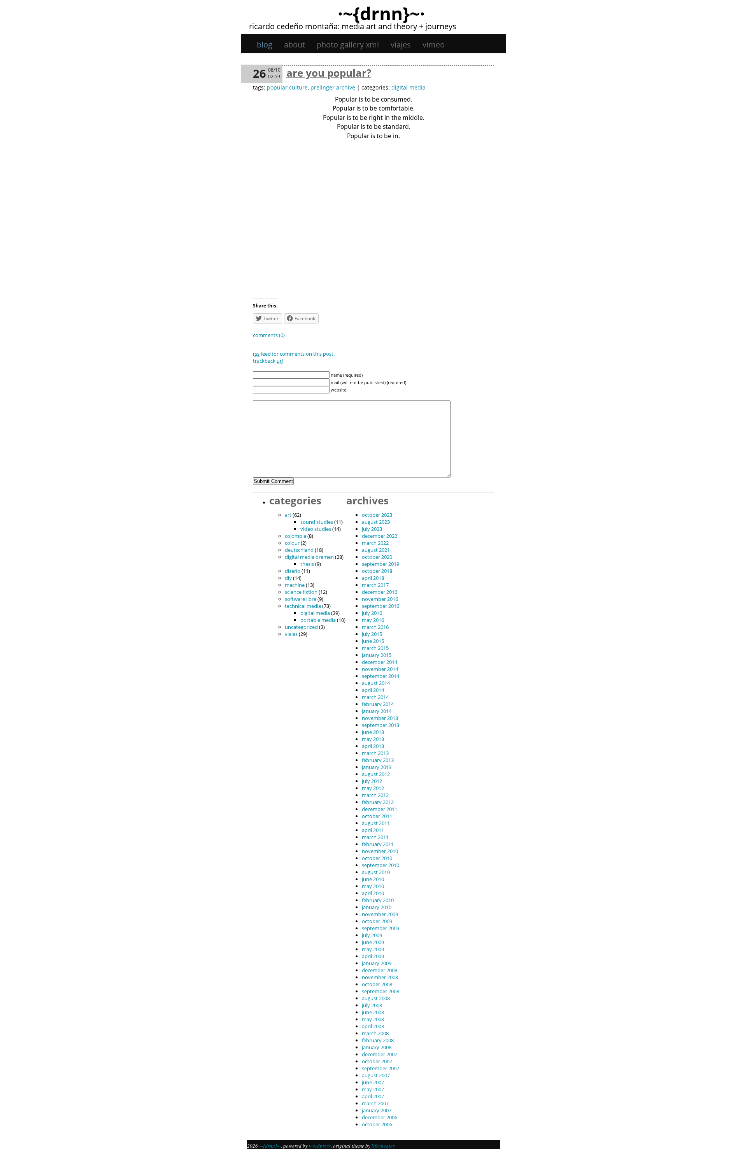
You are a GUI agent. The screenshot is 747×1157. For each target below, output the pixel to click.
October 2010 (377, 858)
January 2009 (376, 963)
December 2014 (379, 661)
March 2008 (375, 1033)
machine (295, 584)
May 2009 (373, 949)
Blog (264, 44)
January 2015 (376, 654)
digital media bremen (309, 556)
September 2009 (380, 928)
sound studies (316, 521)
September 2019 (380, 563)
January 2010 (376, 907)
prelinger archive (332, 87)
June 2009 (373, 942)
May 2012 (373, 788)
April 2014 (373, 689)
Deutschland (299, 549)
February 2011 (378, 844)
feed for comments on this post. (294, 353)
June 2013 (373, 732)
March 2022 (375, 542)
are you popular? (328, 73)
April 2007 (373, 1096)
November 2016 (380, 598)
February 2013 (378, 760)
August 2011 (376, 823)
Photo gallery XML (348, 44)
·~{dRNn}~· (381, 13)
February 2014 (378, 704)
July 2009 (372, 935)
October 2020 (377, 556)
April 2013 (373, 746)
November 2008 (380, 977)
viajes (401, 44)
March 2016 (375, 626)
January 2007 (376, 1110)
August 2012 (376, 774)
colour (292, 542)
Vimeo (434, 44)
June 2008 (373, 1012)
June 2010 (373, 879)
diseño (292, 570)
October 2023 (377, 514)
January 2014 (376, 711)
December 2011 (379, 809)
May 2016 (373, 619)
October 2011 (377, 816)
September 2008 (380, 991)
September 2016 (380, 605)
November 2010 (380, 851)
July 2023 (372, 528)
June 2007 (373, 1082)
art (288, 514)
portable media (318, 619)
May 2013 (373, 739)
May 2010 (373, 886)
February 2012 (378, 802)
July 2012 (372, 781)
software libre (300, 598)
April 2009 (373, 956)
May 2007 (373, 1089)
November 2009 (380, 914)
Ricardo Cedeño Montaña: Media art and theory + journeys (352, 26)
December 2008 (379, 970)
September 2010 (380, 865)
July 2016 (372, 612)
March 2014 (375, 697)
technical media (303, 605)
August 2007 (376, 1075)
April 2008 (373, 1026)
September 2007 (380, 1068)
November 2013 (380, 718)
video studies (315, 528)
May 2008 (373, 1019)
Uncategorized (301, 626)
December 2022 (379, 535)
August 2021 (376, 549)
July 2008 (372, 1005)
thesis (307, 563)
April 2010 (373, 893)
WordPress (320, 1145)
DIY (288, 577)
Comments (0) (269, 335)
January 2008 (376, 1047)
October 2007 (377, 1061)
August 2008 (376, 998)
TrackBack (268, 360)
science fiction (301, 591)
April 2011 (373, 830)
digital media (408, 87)
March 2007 (375, 1103)
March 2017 (375, 584)
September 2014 (380, 675)
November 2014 (380, 668)
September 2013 (380, 725)
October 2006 (377, 1124)
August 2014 (376, 682)
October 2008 (377, 984)
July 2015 (372, 633)
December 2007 (379, 1054)
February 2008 (378, 1040)
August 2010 (376, 872)
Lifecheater (383, 1145)
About (294, 44)
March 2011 (375, 837)
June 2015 (373, 640)
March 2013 (375, 753)
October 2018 (377, 570)
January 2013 (376, 767)
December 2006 (379, 1117)
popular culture (287, 87)
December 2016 (379, 591)
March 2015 (375, 647)
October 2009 (377, 921)
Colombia (295, 535)
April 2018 (373, 577)
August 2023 (376, 521)
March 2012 (375, 795)
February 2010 (378, 900)
